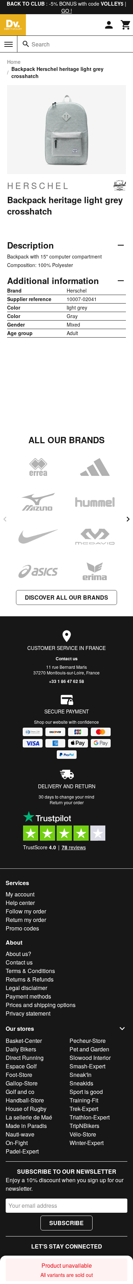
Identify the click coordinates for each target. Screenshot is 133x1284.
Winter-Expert (87, 1143)
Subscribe (66, 1223)
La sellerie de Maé (29, 1117)
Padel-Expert (22, 1151)
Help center (20, 903)
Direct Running (25, 1058)
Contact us (67, 658)
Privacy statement (28, 1013)
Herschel (38, 185)
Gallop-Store (22, 1083)
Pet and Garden (89, 1049)
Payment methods (28, 996)
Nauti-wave (20, 1134)
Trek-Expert (84, 1109)
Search (41, 44)
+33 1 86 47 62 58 (66, 681)
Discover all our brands (66, 597)
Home (14, 61)
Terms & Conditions (30, 971)
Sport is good (86, 1092)
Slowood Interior (90, 1058)
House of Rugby (26, 1109)
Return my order (26, 920)
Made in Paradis (26, 1126)
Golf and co (20, 1092)
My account (20, 894)
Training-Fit (84, 1100)
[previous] (5, 519)
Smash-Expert (87, 1066)
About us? (18, 954)
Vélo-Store (83, 1134)
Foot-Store (19, 1075)
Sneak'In (81, 1075)
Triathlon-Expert (90, 1117)
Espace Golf (21, 1066)
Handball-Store (25, 1100)
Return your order (67, 802)
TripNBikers (84, 1126)
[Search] (26, 44)
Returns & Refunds (30, 979)
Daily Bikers (21, 1049)
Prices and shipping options (41, 1005)
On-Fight (17, 1143)
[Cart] (126, 24)
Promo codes (22, 928)
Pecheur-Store (88, 1040)
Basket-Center (24, 1040)
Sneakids (81, 1083)
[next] (128, 519)
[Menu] (8, 44)
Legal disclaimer (26, 988)
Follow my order (26, 911)
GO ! (66, 10)
